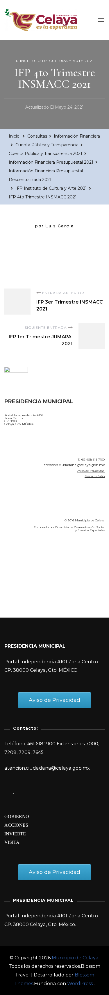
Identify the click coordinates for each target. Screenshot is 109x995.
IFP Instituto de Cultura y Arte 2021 (53, 61)
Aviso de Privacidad (91, 471)
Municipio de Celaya (75, 958)
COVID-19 (17, 570)
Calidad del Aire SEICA (35, 553)
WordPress (80, 983)
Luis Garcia (59, 226)
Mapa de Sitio (95, 476)
